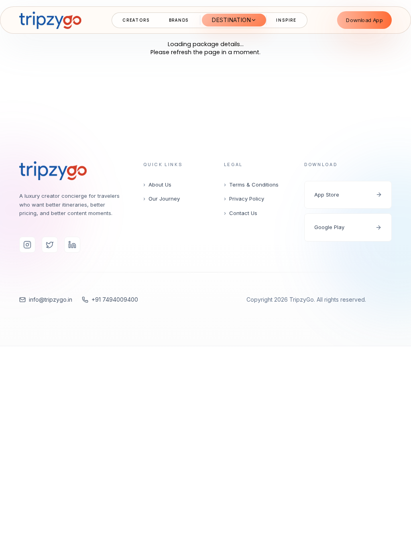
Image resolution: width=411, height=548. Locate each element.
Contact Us (240, 213)
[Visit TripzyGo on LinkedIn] (72, 245)
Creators (135, 20)
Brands (179, 20)
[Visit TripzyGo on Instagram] (27, 245)
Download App (364, 19)
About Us (157, 184)
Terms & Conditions (251, 184)
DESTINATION (231, 19)
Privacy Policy (244, 198)
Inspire (286, 20)
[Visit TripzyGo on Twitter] (50, 245)
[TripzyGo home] (50, 19)
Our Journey (161, 198)
